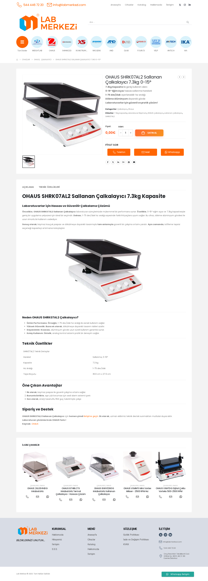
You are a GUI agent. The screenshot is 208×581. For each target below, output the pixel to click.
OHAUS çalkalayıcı (155, 113)
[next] (184, 77)
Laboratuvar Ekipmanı (137, 113)
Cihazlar (129, 4)
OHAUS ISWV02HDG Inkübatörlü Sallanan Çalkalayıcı (104, 491)
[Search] (188, 22)
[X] (180, 5)
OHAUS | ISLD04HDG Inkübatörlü (37, 490)
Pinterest (128, 162)
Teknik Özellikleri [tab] (49, 187)
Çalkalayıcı (122, 109)
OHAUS (35, 423)
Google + (123, 162)
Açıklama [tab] (28, 187)
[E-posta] (37, 496)
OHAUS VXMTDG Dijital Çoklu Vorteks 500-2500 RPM (170, 490)
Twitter (113, 162)
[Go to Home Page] (17, 59)
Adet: (121, 126)
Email (134, 162)
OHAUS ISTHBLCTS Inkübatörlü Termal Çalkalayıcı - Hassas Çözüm (71, 491)
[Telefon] (27, 496)
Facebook (107, 162)
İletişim (170, 4)
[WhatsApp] (47, 496)
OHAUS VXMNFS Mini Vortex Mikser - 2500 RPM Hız (137, 490)
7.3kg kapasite (120, 113)
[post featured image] (37, 466)
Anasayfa (116, 4)
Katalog (142, 4)
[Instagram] (185, 5)
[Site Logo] (48, 22)
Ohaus (131, 109)
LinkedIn (118, 162)
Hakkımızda (156, 4)
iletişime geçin (91, 416)
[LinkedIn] (190, 5)
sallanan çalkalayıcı (173, 113)
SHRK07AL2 (110, 116)
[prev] (180, 77)
